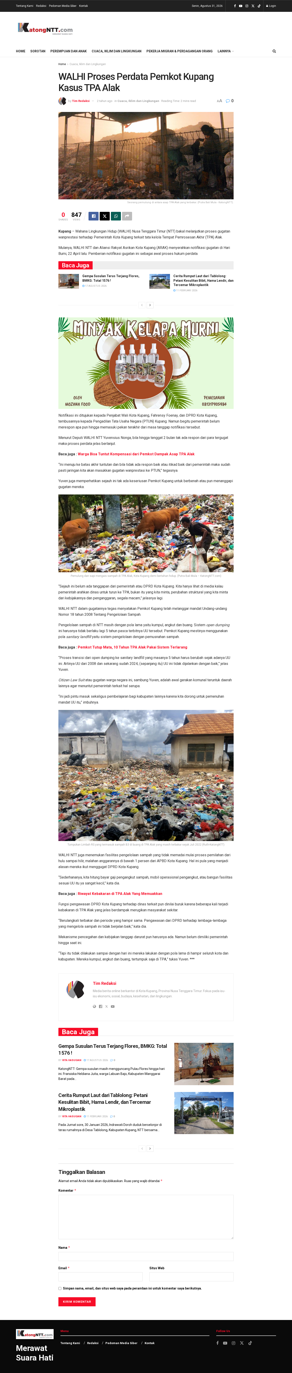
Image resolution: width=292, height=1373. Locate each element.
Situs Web (156, 1268)
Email (64, 1268)
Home (20, 51)
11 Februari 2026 (186, 290)
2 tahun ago (104, 101)
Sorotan (37, 51)
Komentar (67, 1190)
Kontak (83, 6)
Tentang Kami (24, 6)
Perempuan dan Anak (68, 51)
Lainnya (224, 51)
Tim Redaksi (81, 101)
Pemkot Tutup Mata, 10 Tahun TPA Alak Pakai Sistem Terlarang (132, 647)
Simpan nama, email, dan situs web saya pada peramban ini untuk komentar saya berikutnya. (132, 1288)
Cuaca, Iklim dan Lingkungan (116, 51)
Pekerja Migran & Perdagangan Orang (179, 51)
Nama (64, 1247)
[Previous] (141, 305)
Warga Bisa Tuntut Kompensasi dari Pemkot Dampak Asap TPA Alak (136, 454)
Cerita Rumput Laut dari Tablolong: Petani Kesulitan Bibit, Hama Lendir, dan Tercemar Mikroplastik (203, 280)
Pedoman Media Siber (62, 6)
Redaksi (41, 6)
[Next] (150, 305)
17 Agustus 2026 (95, 285)
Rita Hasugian (71, 1060)
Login (272, 6)
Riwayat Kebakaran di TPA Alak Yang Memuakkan (120, 894)
